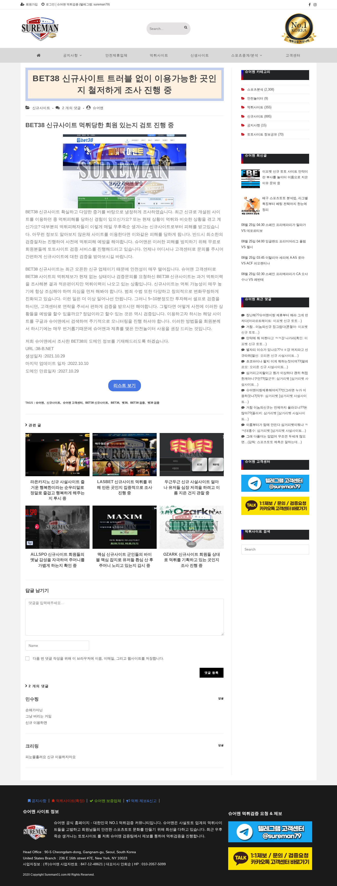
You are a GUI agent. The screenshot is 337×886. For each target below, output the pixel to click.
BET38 (115, 402)
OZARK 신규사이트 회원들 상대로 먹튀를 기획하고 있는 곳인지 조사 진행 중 (191, 560)
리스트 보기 (124, 385)
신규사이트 (41, 108)
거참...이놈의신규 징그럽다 (265, 327)
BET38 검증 (137, 402)
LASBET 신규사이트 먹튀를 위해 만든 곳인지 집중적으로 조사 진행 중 (124, 487)
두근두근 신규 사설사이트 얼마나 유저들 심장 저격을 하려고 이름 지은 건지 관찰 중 (192, 487)
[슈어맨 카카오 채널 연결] (275, 505)
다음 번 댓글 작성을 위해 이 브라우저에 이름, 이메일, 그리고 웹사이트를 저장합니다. (98, 658)
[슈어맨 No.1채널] (299, 28)
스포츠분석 (255, 89)
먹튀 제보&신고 (143, 801)
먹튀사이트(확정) (69, 801)
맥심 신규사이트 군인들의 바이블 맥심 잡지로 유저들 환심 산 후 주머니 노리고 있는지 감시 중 (124, 560)
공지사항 (253, 125)
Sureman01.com (55, 874)
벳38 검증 (153, 402)
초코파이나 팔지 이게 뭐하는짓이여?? (273, 361)
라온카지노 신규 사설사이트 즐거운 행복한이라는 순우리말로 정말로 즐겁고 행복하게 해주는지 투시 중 (57, 490)
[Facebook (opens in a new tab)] (309, 4)
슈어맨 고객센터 (73, 402)
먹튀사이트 (255, 107)
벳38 (125, 402)
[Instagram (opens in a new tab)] (314, 4)
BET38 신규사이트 (96, 402)
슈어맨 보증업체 (107, 801)
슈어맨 (98, 108)
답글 (221, 698)
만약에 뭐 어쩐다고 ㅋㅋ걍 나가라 (270, 338)
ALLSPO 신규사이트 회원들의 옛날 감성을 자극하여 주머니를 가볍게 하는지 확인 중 (57, 560)
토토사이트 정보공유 (262, 134)
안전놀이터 (255, 98)
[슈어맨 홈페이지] (39, 55)
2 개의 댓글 (71, 108)
